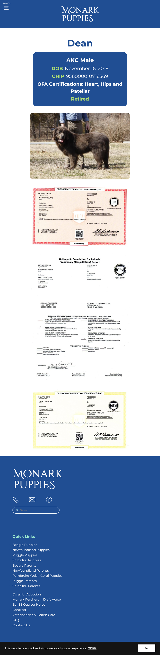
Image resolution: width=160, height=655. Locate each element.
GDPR (92, 648)
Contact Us (21, 625)
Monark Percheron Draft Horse (36, 599)
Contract (19, 610)
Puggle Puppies (24, 555)
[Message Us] (32, 502)
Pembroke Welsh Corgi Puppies (37, 575)
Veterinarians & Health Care (33, 615)
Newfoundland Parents (30, 570)
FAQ (15, 620)
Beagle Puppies (24, 545)
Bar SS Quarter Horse (28, 604)
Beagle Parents (24, 565)
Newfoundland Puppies (31, 550)
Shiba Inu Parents (26, 586)
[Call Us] (15, 502)
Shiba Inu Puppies (26, 560)
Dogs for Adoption (26, 594)
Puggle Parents (24, 581)
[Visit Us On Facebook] (49, 502)
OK (146, 648)
